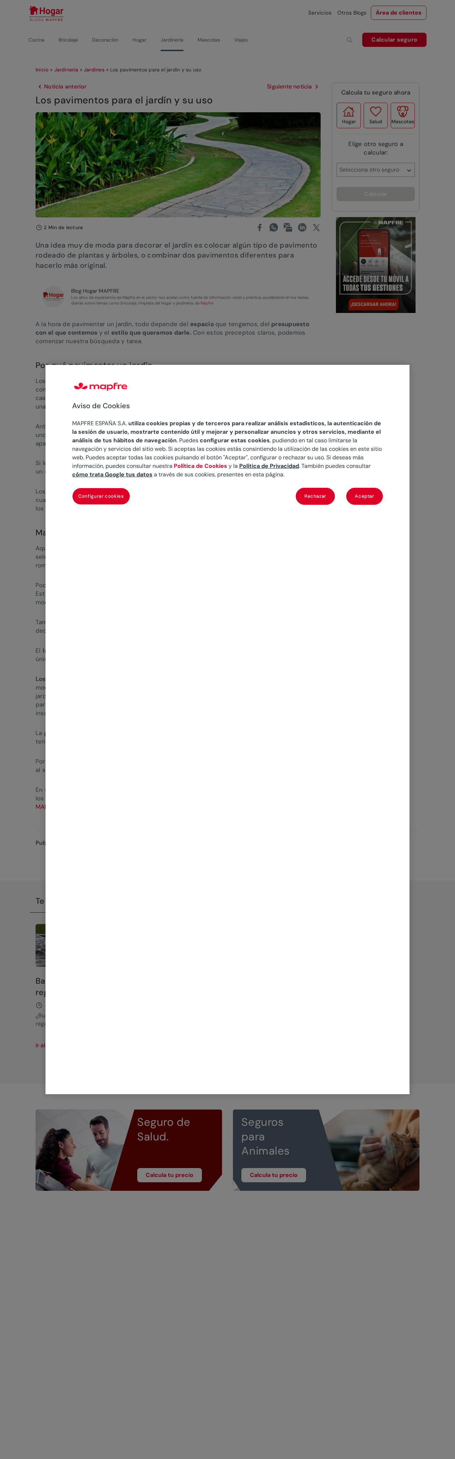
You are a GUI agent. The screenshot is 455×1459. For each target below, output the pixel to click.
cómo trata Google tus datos (112, 475)
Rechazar (315, 496)
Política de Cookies (200, 466)
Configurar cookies (101, 496)
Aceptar (364, 496)
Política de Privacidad (269, 466)
